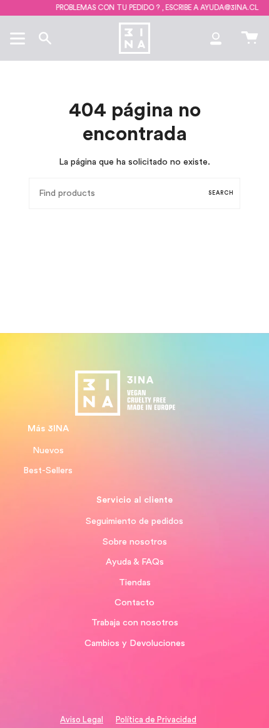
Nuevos (48, 450)
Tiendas (135, 582)
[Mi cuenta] (215, 38)
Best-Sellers (48, 470)
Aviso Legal (81, 720)
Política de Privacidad (156, 720)
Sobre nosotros (135, 541)
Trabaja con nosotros (134, 622)
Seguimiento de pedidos (134, 521)
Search (221, 193)
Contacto (134, 602)
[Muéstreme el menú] (19, 38)
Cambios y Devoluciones (134, 643)
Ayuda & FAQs (135, 562)
